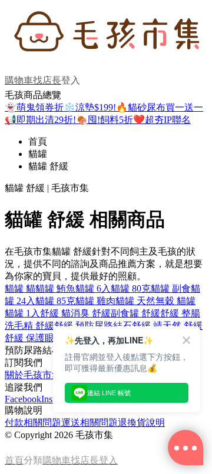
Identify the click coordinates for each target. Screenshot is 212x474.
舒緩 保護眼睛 (34, 338)
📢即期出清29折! (40, 120)
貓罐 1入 (22, 313)
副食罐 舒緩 (135, 313)
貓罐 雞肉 (95, 301)
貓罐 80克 (131, 288)
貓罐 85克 (55, 301)
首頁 (37, 141)
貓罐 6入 (93, 288)
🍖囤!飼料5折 (104, 120)
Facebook (23, 399)
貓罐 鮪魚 (55, 288)
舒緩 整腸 (180, 313)
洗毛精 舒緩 (29, 326)
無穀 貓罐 (175, 301)
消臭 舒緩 (91, 313)
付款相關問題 (33, 423)
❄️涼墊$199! (90, 107)
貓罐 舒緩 (48, 166)
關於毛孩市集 (33, 375)
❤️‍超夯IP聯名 (162, 120)
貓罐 (37, 154)
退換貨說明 (141, 423)
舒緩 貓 (55, 313)
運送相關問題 (89, 423)
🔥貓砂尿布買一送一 (159, 107)
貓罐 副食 (171, 288)
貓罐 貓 (20, 288)
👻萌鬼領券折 (34, 107)
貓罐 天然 (135, 301)
